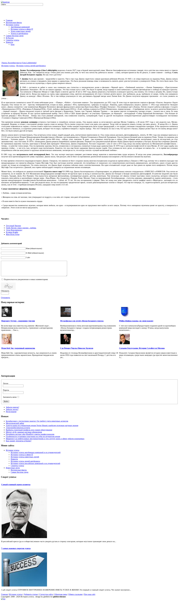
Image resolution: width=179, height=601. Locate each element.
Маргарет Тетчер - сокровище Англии (18, 321)
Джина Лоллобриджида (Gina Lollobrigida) (19, 63)
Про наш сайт (89, 594)
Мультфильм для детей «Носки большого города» (82, 321)
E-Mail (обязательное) (35, 253)
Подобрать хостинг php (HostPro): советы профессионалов (30, 434)
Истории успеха (8, 66)
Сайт (28, 257)
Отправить (5, 298)
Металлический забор (15, 423)
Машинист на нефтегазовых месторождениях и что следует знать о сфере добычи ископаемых (45, 439)
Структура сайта (46, 594)
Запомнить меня (9, 397)
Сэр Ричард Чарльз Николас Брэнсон (76, 348)
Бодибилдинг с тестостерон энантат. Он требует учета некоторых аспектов (37, 421)
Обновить (5, 291)
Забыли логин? (12, 409)
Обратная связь (60, 594)
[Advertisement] (89, 11)
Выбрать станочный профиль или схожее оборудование (29, 430)
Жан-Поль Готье (12, 234)
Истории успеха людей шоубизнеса (31, 66)
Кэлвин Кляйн (12, 232)
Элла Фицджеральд (14, 230)
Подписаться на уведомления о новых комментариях (26, 279)
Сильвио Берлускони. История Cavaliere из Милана (142, 348)
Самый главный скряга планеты (15, 484)
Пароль (6, 390)
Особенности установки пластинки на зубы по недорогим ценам (33, 436)
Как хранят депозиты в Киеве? (18, 441)
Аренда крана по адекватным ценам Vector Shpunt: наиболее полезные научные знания (42, 425)
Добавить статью (31, 594)
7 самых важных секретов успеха (16, 548)
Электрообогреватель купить (18, 428)
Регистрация (11, 412)
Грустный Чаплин (13, 226)
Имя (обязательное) (34, 248)
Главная (4, 594)
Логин (5, 383)
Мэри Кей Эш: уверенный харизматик (18, 348)
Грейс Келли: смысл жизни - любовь (21, 228)
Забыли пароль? (12, 407)
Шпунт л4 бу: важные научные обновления (24, 432)
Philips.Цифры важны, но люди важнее (136, 321)
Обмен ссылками (75, 594)
